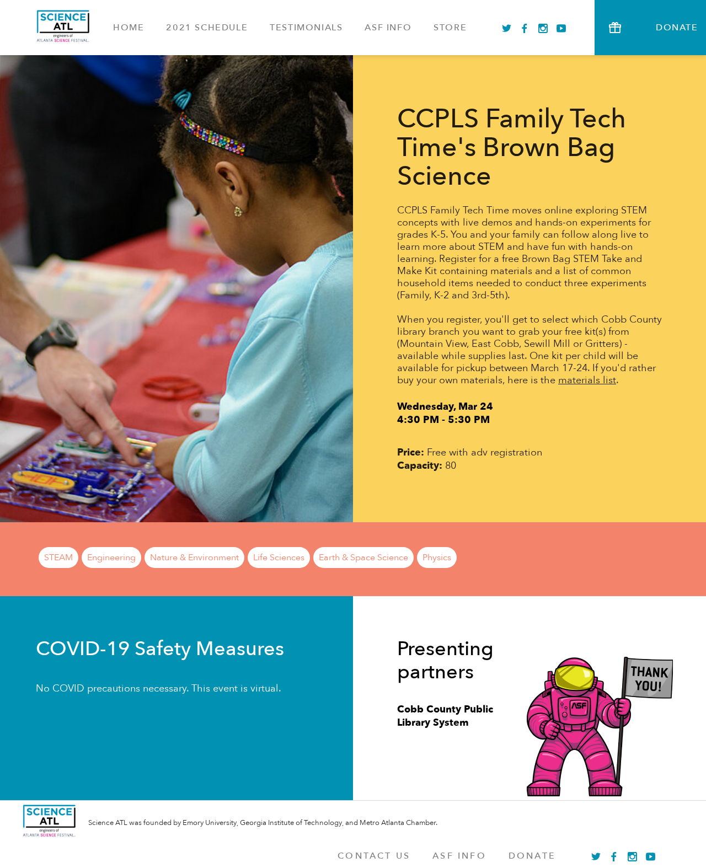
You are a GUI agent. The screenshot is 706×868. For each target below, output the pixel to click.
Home (128, 28)
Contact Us (374, 856)
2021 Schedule (207, 28)
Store (450, 28)
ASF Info (388, 28)
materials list (587, 380)
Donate (532, 856)
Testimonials (306, 28)
